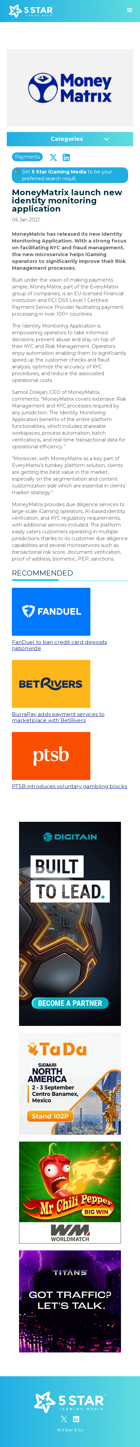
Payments (27, 157)
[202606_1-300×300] (70, 1145)
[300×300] (70, 1036)
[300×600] (70, 825)
